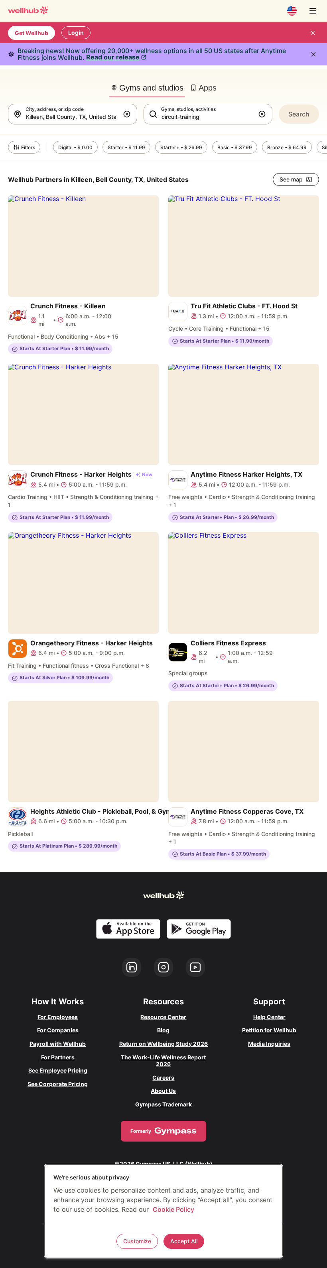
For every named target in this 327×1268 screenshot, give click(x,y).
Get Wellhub (31, 33)
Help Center (269, 1017)
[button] (128, 114)
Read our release (113, 57)
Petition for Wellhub (269, 1030)
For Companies (58, 1030)
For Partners (58, 1057)
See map (291, 179)
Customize (137, 1241)
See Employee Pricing (57, 1070)
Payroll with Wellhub (58, 1043)
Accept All (183, 1241)
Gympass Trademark (163, 1104)
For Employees (57, 1017)
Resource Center (163, 1017)
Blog (163, 1030)
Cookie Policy (173, 1209)
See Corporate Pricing (58, 1084)
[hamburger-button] (312, 10)
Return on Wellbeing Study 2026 (163, 1043)
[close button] (312, 32)
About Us (163, 1090)
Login (76, 32)
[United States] (292, 11)
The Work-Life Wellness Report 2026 (163, 1061)
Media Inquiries (269, 1043)
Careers (163, 1077)
